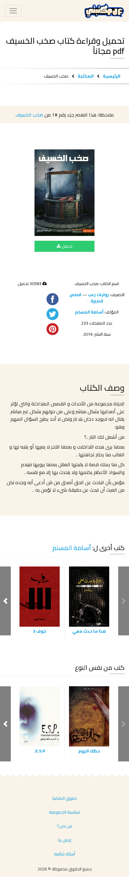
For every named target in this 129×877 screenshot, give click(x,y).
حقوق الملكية (64, 798)
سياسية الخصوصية (64, 812)
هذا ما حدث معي (89, 631)
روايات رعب (98, 295)
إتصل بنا (64, 840)
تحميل (66, 246)
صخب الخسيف (29, 114)
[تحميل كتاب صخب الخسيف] (64, 192)
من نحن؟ (64, 826)
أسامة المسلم (89, 312)
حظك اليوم (89, 751)
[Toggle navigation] (13, 11)
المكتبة (86, 76)
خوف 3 (39, 631)
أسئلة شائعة (64, 854)
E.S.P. (39, 751)
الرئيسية (111, 76)
